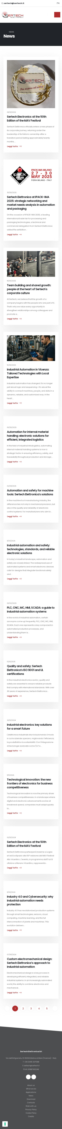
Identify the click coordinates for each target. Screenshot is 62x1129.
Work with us (31, 1106)
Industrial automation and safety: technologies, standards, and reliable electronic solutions (31, 549)
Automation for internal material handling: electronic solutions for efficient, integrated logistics (28, 436)
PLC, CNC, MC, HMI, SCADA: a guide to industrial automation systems (31, 610)
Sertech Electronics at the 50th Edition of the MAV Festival (26, 119)
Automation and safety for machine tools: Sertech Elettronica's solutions (30, 492)
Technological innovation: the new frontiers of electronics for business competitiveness (29, 783)
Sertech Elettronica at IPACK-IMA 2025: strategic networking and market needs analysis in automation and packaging (31, 203)
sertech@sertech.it (32, 1065)
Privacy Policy (31, 1109)
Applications (31, 1092)
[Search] (51, 15)
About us (31, 1085)
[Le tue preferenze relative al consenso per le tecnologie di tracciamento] (5, 1124)
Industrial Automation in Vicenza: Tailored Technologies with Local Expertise (28, 373)
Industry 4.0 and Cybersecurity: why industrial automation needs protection (30, 900)
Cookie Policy (31, 1113)
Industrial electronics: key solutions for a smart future (29, 727)
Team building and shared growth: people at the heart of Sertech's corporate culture (29, 289)
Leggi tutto (12, 146)
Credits (31, 1116)
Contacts (31, 1102)
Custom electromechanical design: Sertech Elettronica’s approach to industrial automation (29, 963)
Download (31, 1099)
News (31, 1096)
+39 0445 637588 (31, 1062)
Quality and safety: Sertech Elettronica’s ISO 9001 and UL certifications (25, 670)
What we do (31, 1089)
